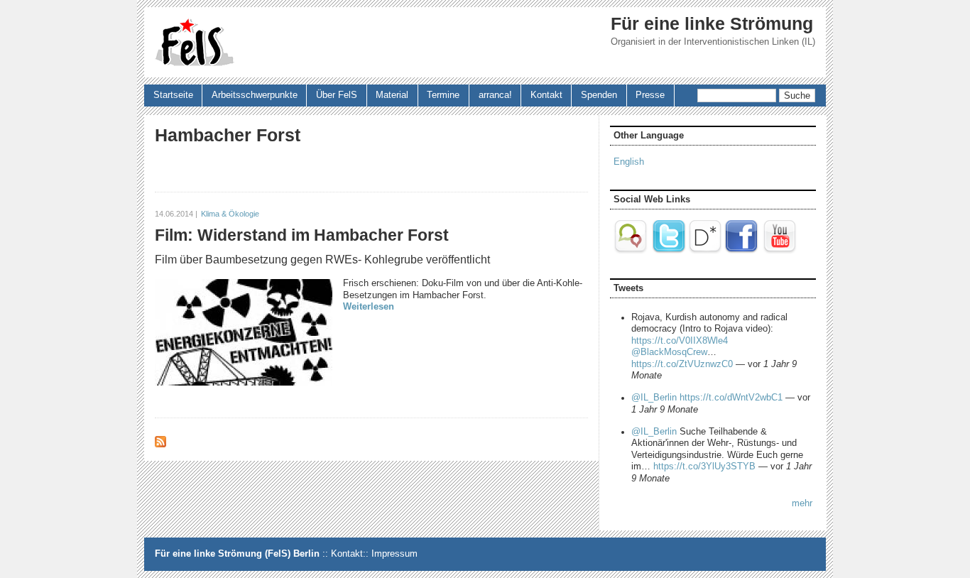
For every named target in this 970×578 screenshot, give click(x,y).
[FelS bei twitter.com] (669, 251)
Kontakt (546, 95)
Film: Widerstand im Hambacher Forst (302, 235)
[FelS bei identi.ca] (632, 251)
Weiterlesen (368, 307)
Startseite (173, 95)
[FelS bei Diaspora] (705, 251)
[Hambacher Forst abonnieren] (160, 444)
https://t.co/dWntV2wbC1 (731, 398)
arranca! (495, 95)
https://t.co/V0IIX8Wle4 (679, 341)
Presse (650, 95)
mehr (802, 503)
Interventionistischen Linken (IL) (749, 42)
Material (392, 95)
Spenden (599, 95)
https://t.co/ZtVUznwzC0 (682, 364)
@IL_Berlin (654, 398)
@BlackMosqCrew (669, 352)
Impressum (394, 554)
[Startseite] (194, 42)
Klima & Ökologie (230, 213)
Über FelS (336, 95)
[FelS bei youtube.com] (780, 251)
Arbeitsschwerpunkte (255, 95)
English (629, 162)
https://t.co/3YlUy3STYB (704, 466)
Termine (443, 95)
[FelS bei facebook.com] (741, 251)
